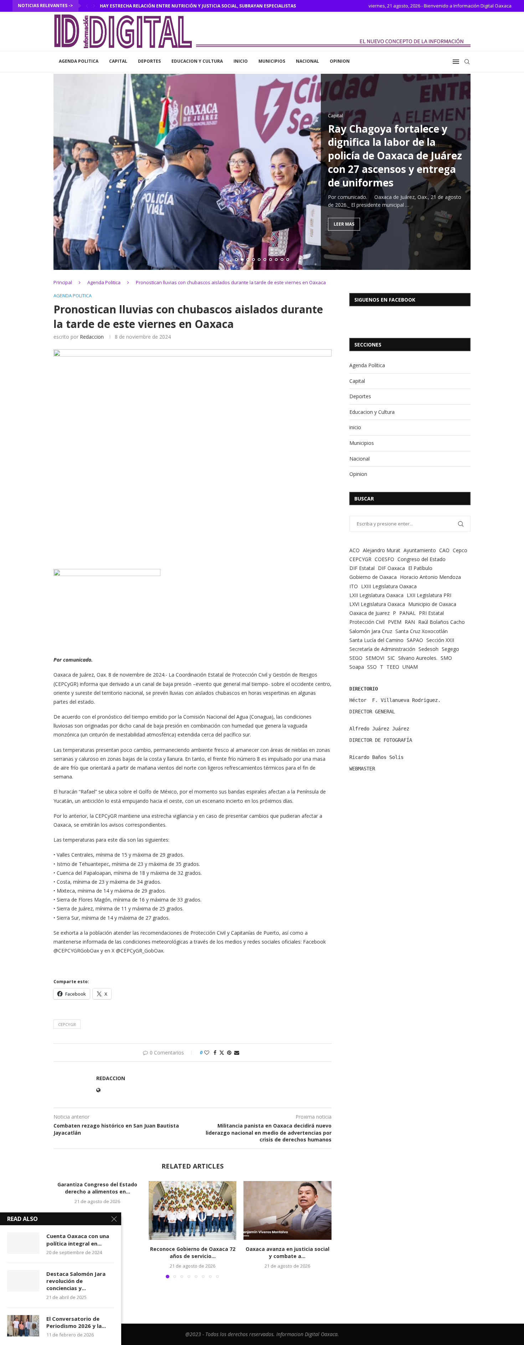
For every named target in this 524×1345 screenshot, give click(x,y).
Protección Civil (367, 621)
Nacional (307, 61)
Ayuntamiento (420, 550)
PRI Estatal (431, 613)
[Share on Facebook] (215, 1052)
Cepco (460, 550)
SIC (391, 657)
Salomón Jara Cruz (370, 631)
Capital (118, 61)
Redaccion (92, 336)
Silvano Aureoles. (417, 657)
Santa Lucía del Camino (376, 640)
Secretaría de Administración (382, 649)
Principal (62, 282)
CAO (444, 550)
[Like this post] (206, 1052)
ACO (354, 550)
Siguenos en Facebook (384, 299)
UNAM (410, 666)
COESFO (384, 559)
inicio (240, 61)
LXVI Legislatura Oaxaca (377, 604)
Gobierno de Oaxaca (373, 577)
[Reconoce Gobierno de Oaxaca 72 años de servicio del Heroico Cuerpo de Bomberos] (193, 1210)
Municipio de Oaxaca (432, 604)
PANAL (407, 613)
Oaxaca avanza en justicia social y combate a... (287, 1253)
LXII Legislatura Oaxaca (376, 595)
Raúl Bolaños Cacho (441, 621)
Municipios (271, 61)
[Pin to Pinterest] (229, 1052)
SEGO (356, 657)
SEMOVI (375, 657)
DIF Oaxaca (391, 568)
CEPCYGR (67, 1024)
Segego (450, 649)
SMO (446, 657)
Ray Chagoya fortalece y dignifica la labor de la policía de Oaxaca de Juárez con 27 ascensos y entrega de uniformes (395, 155)
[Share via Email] (236, 1052)
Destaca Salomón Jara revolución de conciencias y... (76, 1281)
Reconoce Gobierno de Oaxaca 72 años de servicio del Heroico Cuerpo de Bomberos (201, 6)
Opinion (340, 61)
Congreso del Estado (421, 559)
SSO (372, 666)
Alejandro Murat (381, 550)
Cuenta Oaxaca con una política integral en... (77, 1239)
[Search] (467, 61)
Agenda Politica (78, 61)
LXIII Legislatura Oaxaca (389, 586)
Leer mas (344, 224)
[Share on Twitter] (221, 1052)
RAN (410, 621)
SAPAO (415, 640)
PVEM (394, 621)
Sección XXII (440, 640)
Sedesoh (428, 649)
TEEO (392, 666)
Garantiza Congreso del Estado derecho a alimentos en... (97, 1188)
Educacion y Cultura (197, 61)
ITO (353, 586)
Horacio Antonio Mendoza (430, 577)
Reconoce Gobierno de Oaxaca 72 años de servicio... (192, 1253)
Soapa (356, 666)
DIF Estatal (362, 568)
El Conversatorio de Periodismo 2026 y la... (76, 1322)
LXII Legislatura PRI (429, 595)
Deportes (149, 61)
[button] (87, 5)
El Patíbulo (420, 568)
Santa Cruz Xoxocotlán (421, 631)
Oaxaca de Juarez (369, 613)
